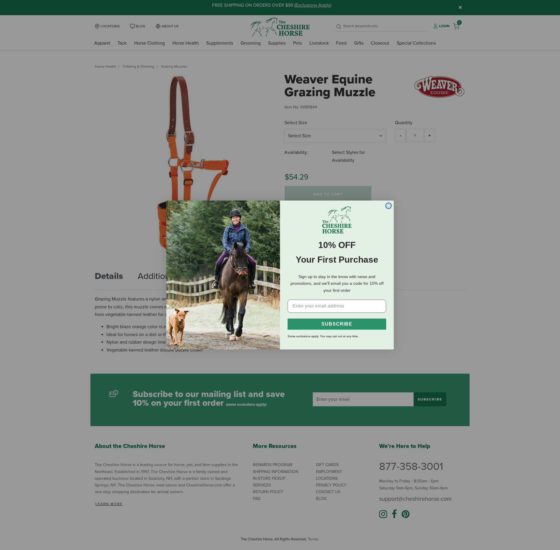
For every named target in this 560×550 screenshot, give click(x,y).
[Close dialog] (388, 206)
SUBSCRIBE (336, 323)
